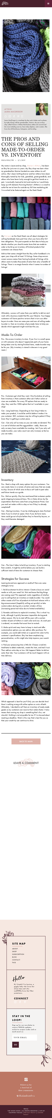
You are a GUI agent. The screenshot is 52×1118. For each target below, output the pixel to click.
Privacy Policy (30, 1112)
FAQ (14, 962)
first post (7, 236)
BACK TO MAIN (26, 741)
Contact (16, 960)
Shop (14, 951)
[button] (48, 3)
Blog (14, 957)
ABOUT (15, 949)
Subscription (18, 954)
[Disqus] (26, 808)
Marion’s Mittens (34, 165)
